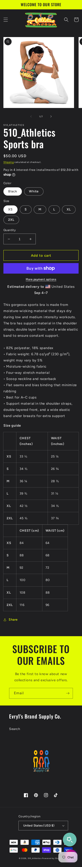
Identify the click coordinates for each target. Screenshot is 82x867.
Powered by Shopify (52, 858)
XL (69, 209)
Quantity (9, 230)
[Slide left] (31, 116)
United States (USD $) (38, 825)
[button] (6, 20)
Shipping (8, 162)
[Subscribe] (68, 693)
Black (12, 191)
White (34, 191)
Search (14, 729)
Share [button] (13, 620)
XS (10, 209)
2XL (11, 220)
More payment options (41, 279)
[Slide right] (51, 116)
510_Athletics (35, 858)
